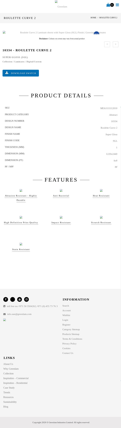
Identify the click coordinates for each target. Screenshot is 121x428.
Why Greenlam (11, 368)
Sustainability (10, 402)
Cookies (66, 348)
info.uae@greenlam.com (19, 314)
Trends (6, 392)
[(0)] (108, 5)
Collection (8, 373)
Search (65, 305)
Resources (8, 397)
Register (66, 324)
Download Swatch (23, 73)
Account (66, 310)
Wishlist (66, 315)
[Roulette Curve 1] (107, 44)
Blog (5, 406)
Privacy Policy (69, 343)
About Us (8, 364)
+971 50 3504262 (27, 306)
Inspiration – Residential (15, 383)
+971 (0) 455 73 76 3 (47, 306)
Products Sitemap (70, 334)
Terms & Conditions (72, 339)
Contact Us (67, 353)
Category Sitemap (71, 329)
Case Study (9, 387)
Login (65, 320)
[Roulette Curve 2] (62, 32)
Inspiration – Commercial (16, 378)
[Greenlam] (61, 6)
